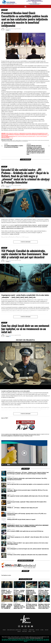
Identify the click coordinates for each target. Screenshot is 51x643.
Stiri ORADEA (26, 640)
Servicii (29, 631)
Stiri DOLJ (41, 639)
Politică (37, 629)
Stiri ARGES (13, 639)
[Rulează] (3, 464)
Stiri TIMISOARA (37, 640)
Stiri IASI (4, 640)
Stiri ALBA (4, 639)
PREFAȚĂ (4, 629)
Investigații (24, 631)
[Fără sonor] (43, 464)
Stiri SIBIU (31, 640)
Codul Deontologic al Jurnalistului (14, 629)
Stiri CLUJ (37, 639)
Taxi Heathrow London (6, 575)
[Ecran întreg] (45, 464)
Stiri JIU (7, 640)
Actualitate (25, 629)
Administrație (31, 629)
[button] (24, 453)
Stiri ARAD (8, 639)
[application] (24, 453)
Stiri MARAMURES (14, 640)
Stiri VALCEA (44, 640)
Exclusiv (46, 629)
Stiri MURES (20, 640)
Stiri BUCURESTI (30, 639)
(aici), (13, 297)
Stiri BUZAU (24, 639)
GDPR (34, 631)
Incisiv (7, 30)
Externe (41, 629)
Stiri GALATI (46, 639)
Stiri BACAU (19, 639)
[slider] (23, 464)
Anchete (19, 631)
